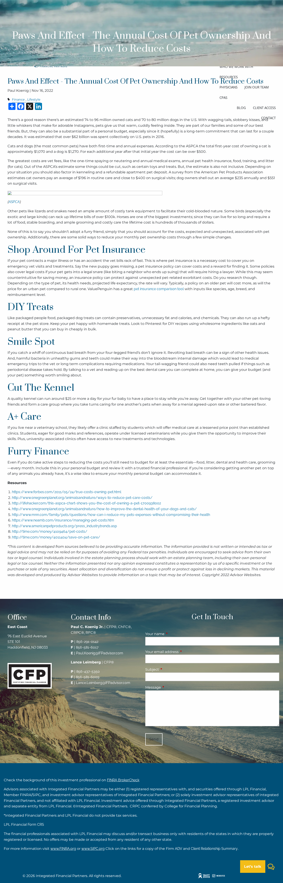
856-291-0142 (87, 642)
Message (171, 687)
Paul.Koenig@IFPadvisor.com (99, 653)
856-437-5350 (88, 671)
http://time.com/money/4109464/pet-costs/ (49, 531)
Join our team (257, 87)
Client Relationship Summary (214, 849)
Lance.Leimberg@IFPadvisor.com (103, 683)
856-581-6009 (87, 677)
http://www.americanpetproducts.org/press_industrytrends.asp (64, 526)
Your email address (180, 652)
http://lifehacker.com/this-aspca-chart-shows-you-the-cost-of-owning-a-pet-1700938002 (86, 503)
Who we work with (236, 66)
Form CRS (36, 824)
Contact (268, 118)
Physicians (228, 87)
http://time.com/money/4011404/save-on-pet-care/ (56, 537)
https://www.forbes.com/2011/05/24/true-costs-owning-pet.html (66, 492)
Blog (241, 107)
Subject (170, 669)
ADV (178, 849)
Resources (229, 77)
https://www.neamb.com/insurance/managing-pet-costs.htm (63, 520)
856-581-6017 (87, 647)
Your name (173, 634)
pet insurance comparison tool (159, 289)
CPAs (223, 97)
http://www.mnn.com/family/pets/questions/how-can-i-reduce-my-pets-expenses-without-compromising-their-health (111, 515)
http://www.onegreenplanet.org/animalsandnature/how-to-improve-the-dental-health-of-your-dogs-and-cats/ (104, 509)
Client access (264, 107)
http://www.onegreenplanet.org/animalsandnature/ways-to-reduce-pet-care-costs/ (82, 498)
